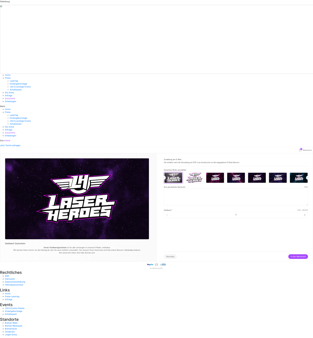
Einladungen (10, 101)
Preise (8, 78)
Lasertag (14, 81)
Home (7, 75)
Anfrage (8, 95)
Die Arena (9, 92)
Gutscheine (10, 98)
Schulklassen (16, 89)
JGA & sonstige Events (20, 86)
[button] (156, 106)
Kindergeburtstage (18, 84)
